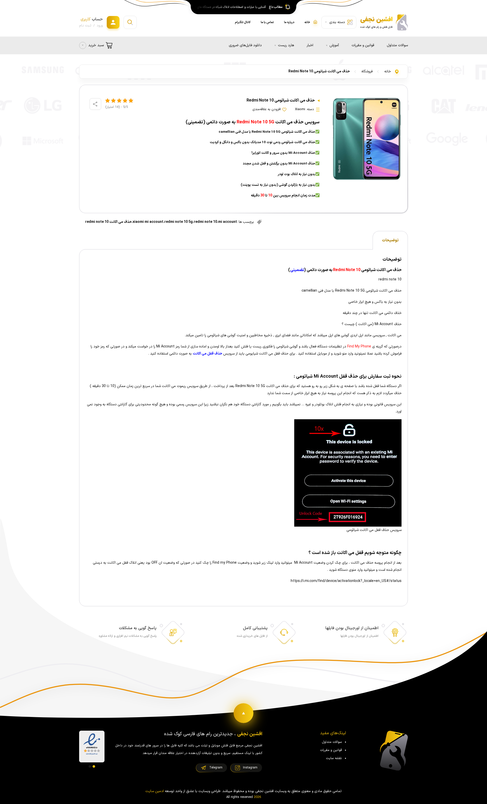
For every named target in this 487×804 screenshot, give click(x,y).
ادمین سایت (154, 791)
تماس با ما (267, 22)
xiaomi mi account (148, 222)
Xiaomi (300, 109)
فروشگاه (367, 71)
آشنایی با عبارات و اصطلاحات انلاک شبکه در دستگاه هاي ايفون (229, 7)
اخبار (310, 45)
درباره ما (289, 22)
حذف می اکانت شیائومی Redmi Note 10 (319, 71)
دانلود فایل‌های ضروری (245, 45)
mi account (227, 222)
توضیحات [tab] (390, 240)
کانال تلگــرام (243, 22)
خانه (387, 71)
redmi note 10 (205, 222)
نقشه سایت (334, 758)
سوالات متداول (397, 45)
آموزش (334, 45)
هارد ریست (286, 45)
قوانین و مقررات (363, 45)
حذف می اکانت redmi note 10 (108, 222)
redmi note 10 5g (178, 222)
